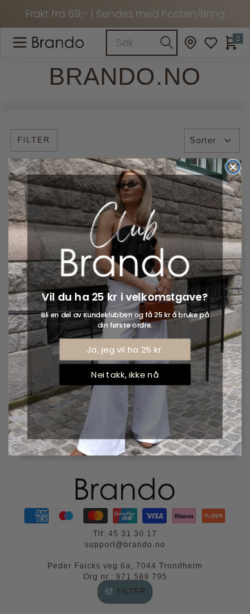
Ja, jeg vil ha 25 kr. (125, 350)
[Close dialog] (233, 166)
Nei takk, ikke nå (125, 375)
